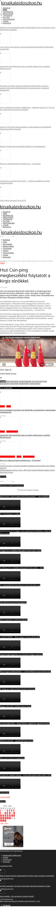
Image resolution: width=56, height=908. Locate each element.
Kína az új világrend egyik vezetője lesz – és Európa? (20, 164)
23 (3, 818)
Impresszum (7, 859)
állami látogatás (12, 381)
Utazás (5, 225)
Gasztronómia (9, 223)
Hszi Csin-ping (37, 381)
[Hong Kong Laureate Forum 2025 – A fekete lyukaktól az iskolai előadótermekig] (5, 176)
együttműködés (25, 381)
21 (14, 816)
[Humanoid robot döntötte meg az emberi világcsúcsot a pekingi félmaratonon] (5, 62)
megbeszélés (24, 383)
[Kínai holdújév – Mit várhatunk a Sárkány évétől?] (2, 893)
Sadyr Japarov (35, 383)
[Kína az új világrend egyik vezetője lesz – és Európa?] (5, 159)
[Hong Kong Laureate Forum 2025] (5, 196)
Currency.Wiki (5, 797)
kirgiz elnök (13, 383)
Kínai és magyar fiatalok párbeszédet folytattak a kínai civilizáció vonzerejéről (27, 876)
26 (10, 818)
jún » (6, 823)
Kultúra (6, 221)
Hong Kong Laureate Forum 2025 (13, 200)
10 (5, 813)
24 (5, 818)
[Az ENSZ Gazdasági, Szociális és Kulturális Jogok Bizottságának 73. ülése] (2, 883)
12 (9, 813)
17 (5, 816)
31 (5, 821)
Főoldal (5, 857)
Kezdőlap (6, 8)
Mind (8, 406)
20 (12, 816)
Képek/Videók (8, 217)
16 (3, 816)
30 (3, 821)
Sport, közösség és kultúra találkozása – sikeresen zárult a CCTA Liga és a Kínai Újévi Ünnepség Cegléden (27, 108)
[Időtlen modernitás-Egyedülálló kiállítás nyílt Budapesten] (5, 142)
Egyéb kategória (7, 457)
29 (1, 821)
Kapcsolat (7, 227)
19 (10, 816)
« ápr (2, 823)
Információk (8, 12)
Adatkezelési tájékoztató (12, 855)
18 (7, 816)
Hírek (5, 10)
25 (8, 818)
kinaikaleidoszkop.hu (20, 206)
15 (1, 816)
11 (7, 813)
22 (1, 818)
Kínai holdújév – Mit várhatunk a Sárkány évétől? (17, 896)
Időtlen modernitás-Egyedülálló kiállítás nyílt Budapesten (22, 146)
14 (14, 813)
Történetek (7, 219)
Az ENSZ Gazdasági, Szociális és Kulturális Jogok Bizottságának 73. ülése (25, 886)
